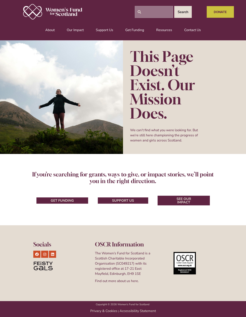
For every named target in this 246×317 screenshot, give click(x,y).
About (50, 30)
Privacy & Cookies (103, 311)
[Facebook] (36, 254)
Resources (164, 30)
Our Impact (75, 30)
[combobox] (154, 12)
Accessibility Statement (138, 311)
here (134, 281)
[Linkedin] (52, 254)
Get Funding (134, 30)
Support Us (104, 30)
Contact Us (192, 30)
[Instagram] (44, 254)
